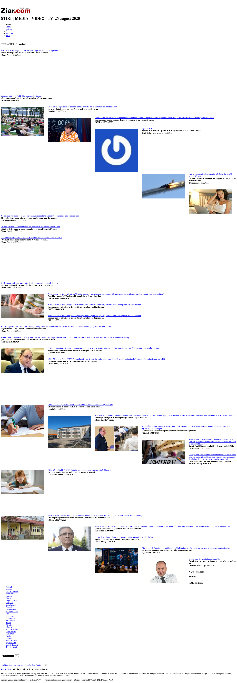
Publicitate (10, 634)
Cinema (9, 598)
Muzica (9, 627)
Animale (9, 587)
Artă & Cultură (12, 591)
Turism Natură (11, 647)
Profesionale (11, 632)
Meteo (8, 623)
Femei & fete (11, 609)
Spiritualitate (11, 643)
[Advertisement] (75, 77)
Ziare (8, 36)
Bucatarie (9, 596)
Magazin (9, 33)
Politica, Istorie (12, 629)
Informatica (10, 618)
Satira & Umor (11, 640)
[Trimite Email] (17, 656)
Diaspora (9, 603)
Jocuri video (10, 620)
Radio (8, 636)
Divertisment (11, 605)
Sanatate (9, 638)
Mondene (9, 625)
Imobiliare (10, 616)
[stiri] (16, 12)
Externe (9, 29)
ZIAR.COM (6, 669)
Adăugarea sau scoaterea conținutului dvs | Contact (22, 665)
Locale (8, 27)
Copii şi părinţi (11, 600)
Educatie (9, 607)
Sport (8, 31)
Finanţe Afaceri (12, 612)
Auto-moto (10, 594)
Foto (8, 614)
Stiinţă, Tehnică (12, 645)
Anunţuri (9, 589)
